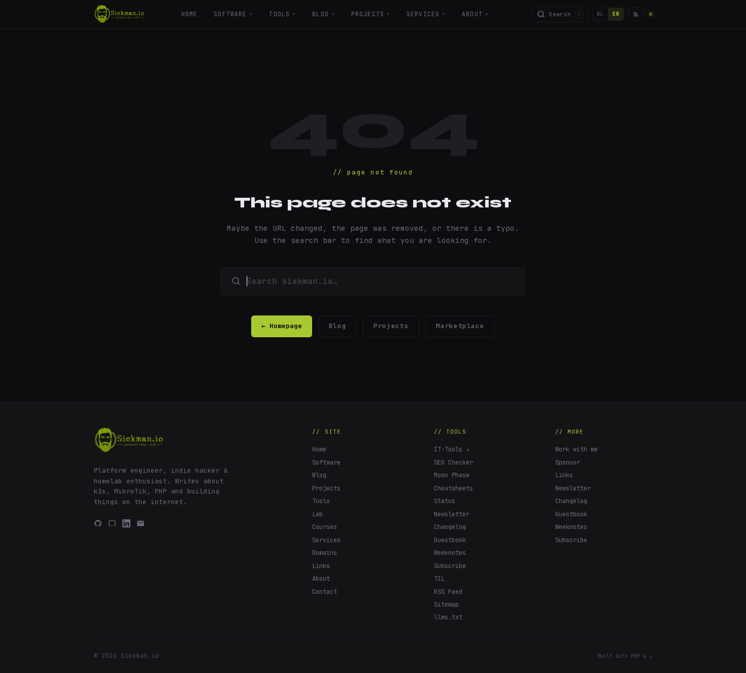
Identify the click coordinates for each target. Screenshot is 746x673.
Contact (324, 591)
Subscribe (450, 565)
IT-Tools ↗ (451, 449)
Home (189, 14)
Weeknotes (450, 552)
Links (321, 565)
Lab (317, 514)
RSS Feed (448, 591)
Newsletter (451, 514)
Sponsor (567, 462)
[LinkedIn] (126, 523)
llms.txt (448, 617)
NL (600, 14)
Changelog (450, 526)
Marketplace (460, 326)
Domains (324, 552)
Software (233, 14)
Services (426, 14)
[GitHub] (98, 523)
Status (444, 501)
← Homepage (281, 326)
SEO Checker (453, 462)
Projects (370, 14)
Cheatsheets (453, 488)
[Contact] (141, 523)
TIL (439, 578)
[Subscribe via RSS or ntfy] (635, 14)
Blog (323, 14)
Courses (324, 526)
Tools (282, 14)
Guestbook (450, 540)
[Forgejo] (112, 523)
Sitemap (446, 604)
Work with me (576, 449)
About (475, 14)
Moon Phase (451, 475)
